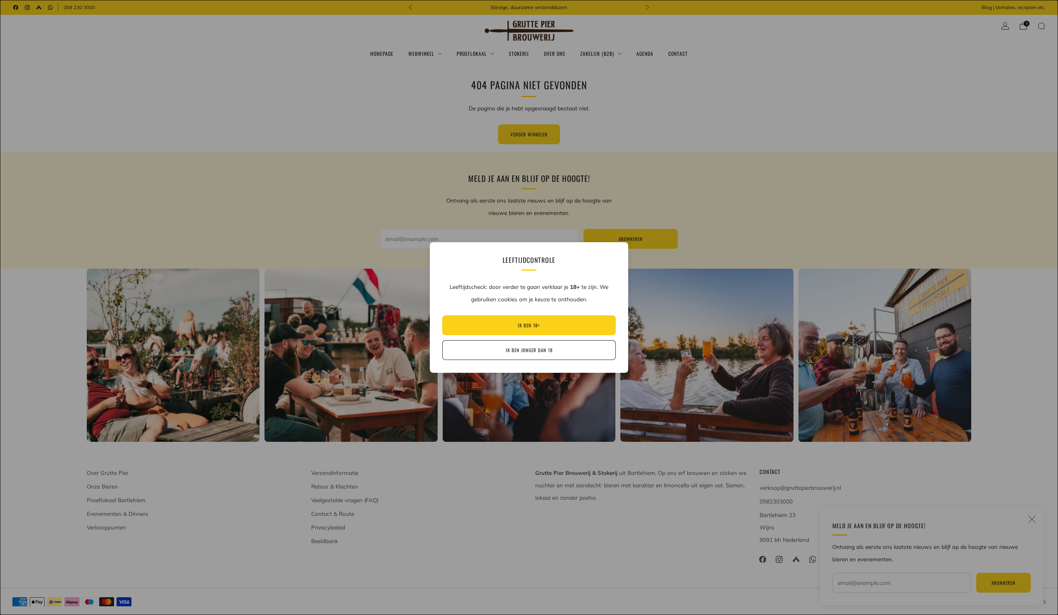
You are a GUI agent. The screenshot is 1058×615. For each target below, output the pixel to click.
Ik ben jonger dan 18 (529, 350)
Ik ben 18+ (529, 325)
